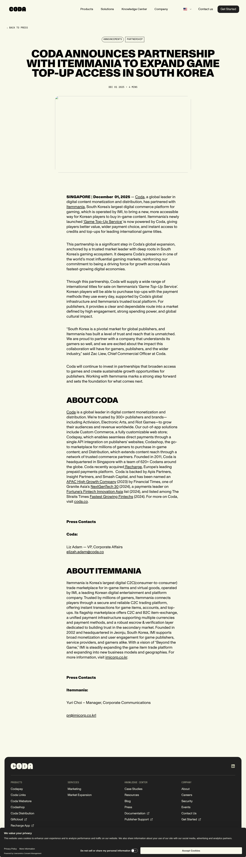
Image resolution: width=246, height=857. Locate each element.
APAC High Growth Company (91, 482)
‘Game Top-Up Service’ (102, 222)
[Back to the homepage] (22, 766)
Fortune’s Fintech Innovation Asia (94, 492)
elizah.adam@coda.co (85, 552)
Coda (140, 197)
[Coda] (17, 9)
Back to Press (18, 28)
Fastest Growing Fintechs (111, 497)
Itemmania (75, 207)
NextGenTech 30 (104, 487)
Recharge (133, 467)
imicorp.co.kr (116, 657)
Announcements (112, 39)
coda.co (81, 502)
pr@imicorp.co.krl (81, 715)
